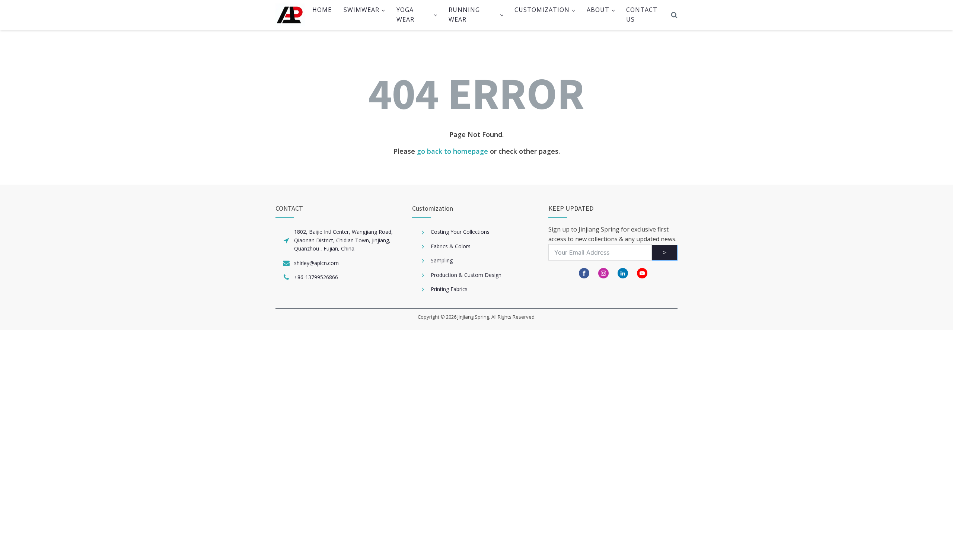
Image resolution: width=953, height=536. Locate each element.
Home (322, 10)
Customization (542, 10)
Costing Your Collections (460, 231)
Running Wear (464, 14)
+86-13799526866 (316, 277)
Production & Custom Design (466, 274)
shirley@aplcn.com (316, 263)
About (598, 10)
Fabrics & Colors (451, 246)
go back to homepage (452, 151)
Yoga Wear (405, 14)
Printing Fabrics (449, 289)
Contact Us (641, 14)
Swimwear (361, 10)
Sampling (442, 260)
